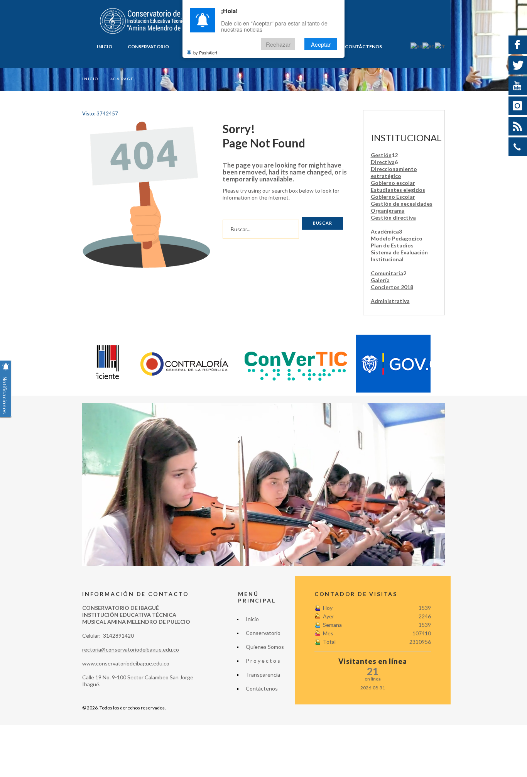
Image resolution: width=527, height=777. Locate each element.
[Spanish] (416, 45)
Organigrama (388, 210)
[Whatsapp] (517, 146)
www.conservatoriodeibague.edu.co (125, 663)
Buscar (322, 222)
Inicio (104, 46)
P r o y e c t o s (263, 660)
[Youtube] (517, 85)
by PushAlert (205, 52)
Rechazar (278, 44)
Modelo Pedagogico (396, 238)
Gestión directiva (393, 217)
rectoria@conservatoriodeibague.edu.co (130, 649)
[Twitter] (517, 65)
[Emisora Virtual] (517, 126)
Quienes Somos (265, 646)
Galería (380, 280)
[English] (428, 45)
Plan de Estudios (392, 245)
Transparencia (263, 674)
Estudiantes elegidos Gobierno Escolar (398, 193)
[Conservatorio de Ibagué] (152, 21)
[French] (440, 45)
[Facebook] (517, 45)
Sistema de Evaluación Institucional (399, 255)
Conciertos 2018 (392, 287)
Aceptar (321, 44)
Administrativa (390, 301)
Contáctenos (363, 46)
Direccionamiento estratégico (394, 172)
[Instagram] (517, 105)
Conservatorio (148, 46)
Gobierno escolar (393, 182)
